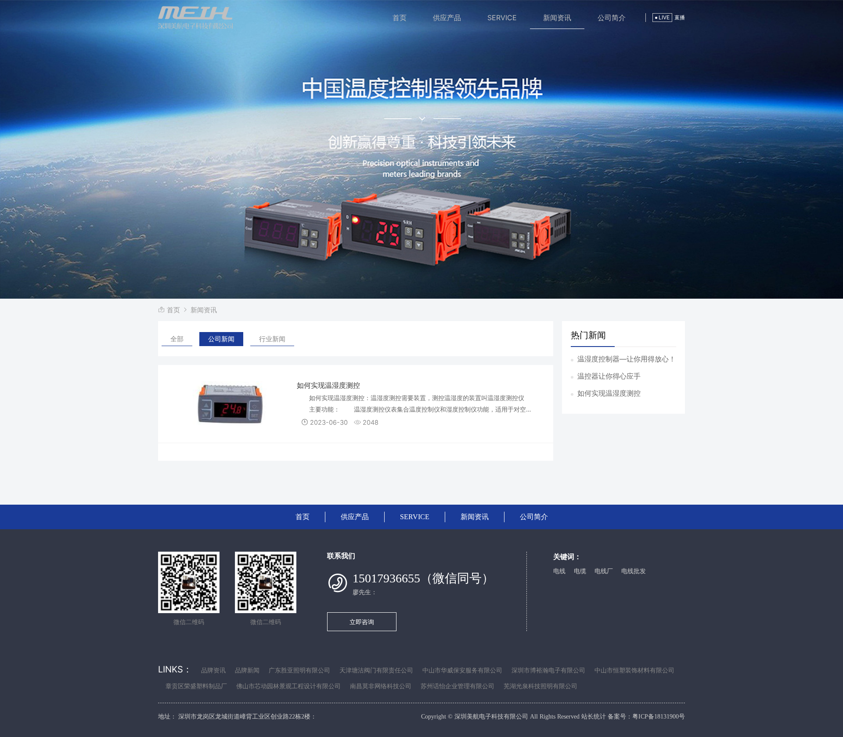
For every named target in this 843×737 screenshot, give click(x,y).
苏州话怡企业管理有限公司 (457, 686)
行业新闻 (272, 339)
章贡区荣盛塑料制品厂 (196, 686)
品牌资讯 (213, 670)
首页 (400, 17)
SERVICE (502, 17)
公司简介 (612, 17)
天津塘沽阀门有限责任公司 (376, 670)
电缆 (580, 571)
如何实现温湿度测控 (609, 393)
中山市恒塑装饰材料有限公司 (634, 670)
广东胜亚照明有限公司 (299, 670)
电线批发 (633, 571)
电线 (559, 571)
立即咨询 (361, 621)
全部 (177, 339)
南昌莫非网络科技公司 (380, 686)
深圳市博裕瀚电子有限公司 (548, 670)
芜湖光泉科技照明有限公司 (540, 686)
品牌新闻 (247, 670)
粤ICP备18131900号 (658, 716)
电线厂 (603, 571)
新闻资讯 (557, 17)
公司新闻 (221, 339)
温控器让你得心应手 (609, 376)
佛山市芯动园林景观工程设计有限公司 (288, 686)
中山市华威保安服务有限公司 (462, 670)
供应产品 (447, 17)
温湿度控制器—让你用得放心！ (626, 358)
